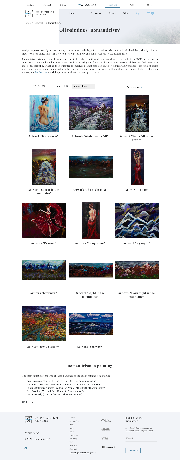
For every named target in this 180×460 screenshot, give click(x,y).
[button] (137, 13)
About (72, 13)
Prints (112, 13)
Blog (126, 13)
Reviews (73, 445)
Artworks (96, 13)
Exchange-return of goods (82, 452)
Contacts (30, 5)
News (72, 431)
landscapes (41, 72)
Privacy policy (32, 432)
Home (27, 22)
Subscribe (133, 450)
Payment (47, 5)
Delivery (63, 5)
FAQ (71, 442)
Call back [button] (112, 5)
